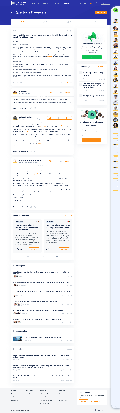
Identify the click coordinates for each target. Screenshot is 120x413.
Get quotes (92, 57)
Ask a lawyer (101, 12)
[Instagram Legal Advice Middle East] (99, 410)
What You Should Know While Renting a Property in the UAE (43, 337)
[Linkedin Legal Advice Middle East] (106, 410)
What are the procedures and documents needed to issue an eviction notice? (38, 310)
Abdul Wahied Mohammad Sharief (30, 160)
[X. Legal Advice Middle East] (102, 410)
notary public (35, 174)
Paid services (55, 3)
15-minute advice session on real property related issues (58, 226)
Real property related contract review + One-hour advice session (26, 227)
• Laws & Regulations (46, 400)
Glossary (73, 22)
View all (67, 215)
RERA (39, 144)
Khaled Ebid (23, 91)
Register (83, 401)
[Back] (13, 12)
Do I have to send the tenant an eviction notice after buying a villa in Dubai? (37, 319)
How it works (94, 401)
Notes (97, 22)
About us (61, 394)
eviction (26, 131)
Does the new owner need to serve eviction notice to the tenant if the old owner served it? (42, 282)
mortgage (50, 57)
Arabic (67, 83)
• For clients (29, 394)
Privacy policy (63, 400)
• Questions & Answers (46, 394)
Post (24, 22)
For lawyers (82, 3)
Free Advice (35, 3)
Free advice (14, 400)
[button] (91, 3)
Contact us (62, 391)
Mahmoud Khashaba (25, 117)
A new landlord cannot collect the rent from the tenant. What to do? (35, 302)
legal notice (63, 125)
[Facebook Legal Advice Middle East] (95, 410)
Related (48, 22)
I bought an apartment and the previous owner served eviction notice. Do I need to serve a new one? (42, 273)
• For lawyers (29, 397)
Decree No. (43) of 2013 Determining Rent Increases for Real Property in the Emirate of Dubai (41, 376)
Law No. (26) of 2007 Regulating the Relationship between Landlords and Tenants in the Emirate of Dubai (41, 356)
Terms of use (63, 397)
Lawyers (45, 3)
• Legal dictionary (45, 403)
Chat (52, 92)
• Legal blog (43, 397)
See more (34, 249)
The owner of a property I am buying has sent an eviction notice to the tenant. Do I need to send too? (42, 292)
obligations (43, 126)
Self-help (66, 3)
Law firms (14, 394)
